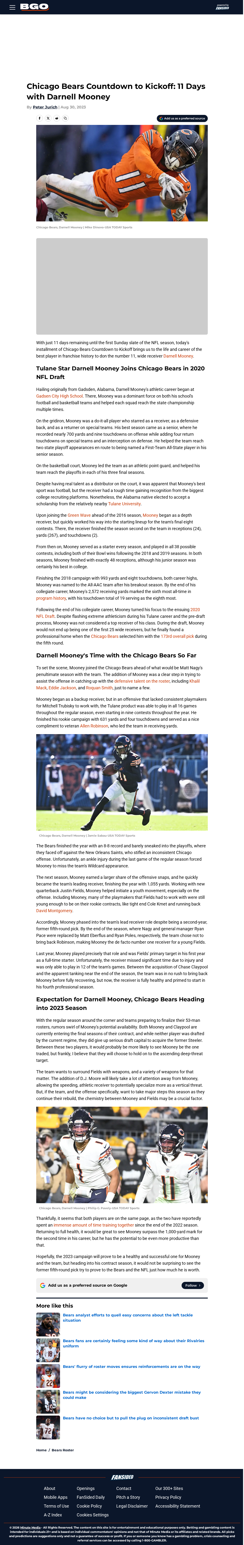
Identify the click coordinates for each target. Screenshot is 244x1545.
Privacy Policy (168, 1497)
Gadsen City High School (59, 396)
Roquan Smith (99, 687)
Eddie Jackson (62, 687)
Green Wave (79, 515)
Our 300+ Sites (169, 1488)
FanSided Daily (91, 1497)
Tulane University (124, 503)
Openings (86, 1488)
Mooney (150, 515)
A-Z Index (53, 1514)
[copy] (65, 118)
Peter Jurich (45, 107)
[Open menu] (12, 7)
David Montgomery (54, 910)
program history (51, 598)
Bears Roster (63, 1450)
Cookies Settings (93, 1514)
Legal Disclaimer (132, 1506)
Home (41, 1450)
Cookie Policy (89, 1506)
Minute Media (30, 1527)
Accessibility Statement (177, 1506)
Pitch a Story (128, 1497)
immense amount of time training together (94, 1225)
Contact (123, 1488)
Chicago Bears (104, 636)
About (49, 1488)
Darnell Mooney (178, 355)
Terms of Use (56, 1506)
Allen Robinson (94, 725)
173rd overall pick (177, 636)
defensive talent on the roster (142, 681)
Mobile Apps (55, 1497)
